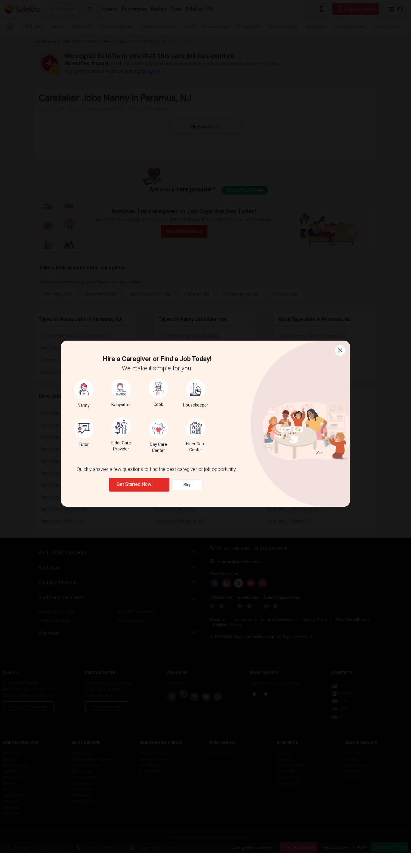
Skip (188, 484)
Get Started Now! (135, 484)
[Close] (340, 350)
